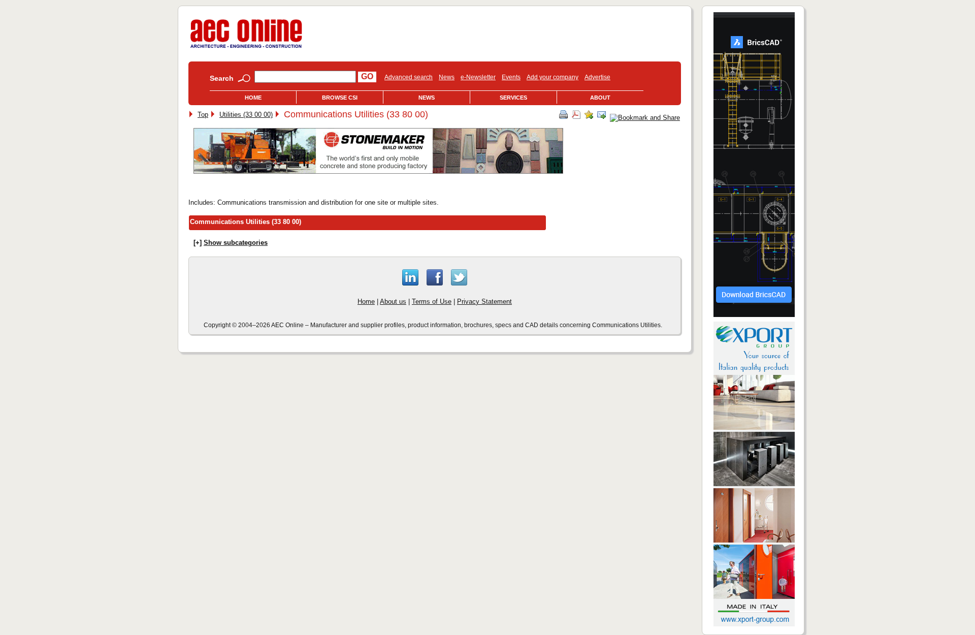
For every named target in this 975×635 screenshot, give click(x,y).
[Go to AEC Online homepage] (246, 48)
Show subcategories (236, 242)
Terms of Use (431, 301)
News (446, 77)
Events (511, 77)
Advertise (597, 77)
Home (253, 97)
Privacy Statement (484, 301)
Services (513, 97)
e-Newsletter (478, 77)
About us (393, 301)
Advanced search (408, 77)
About (600, 97)
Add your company (552, 77)
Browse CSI (340, 97)
